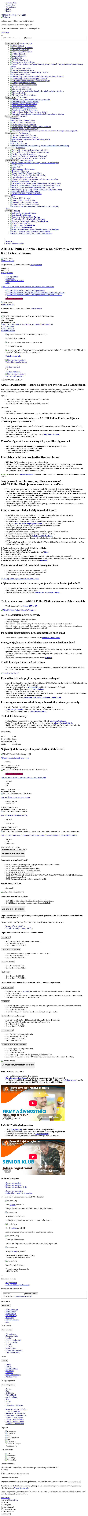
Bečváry (9, 1389)
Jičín (7, 1399)
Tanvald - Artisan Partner (15, 1422)
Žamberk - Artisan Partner (15, 1424)
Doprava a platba (12, 1336)
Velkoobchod (10, 5)
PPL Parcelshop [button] (7, 1030)
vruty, (23, 928)
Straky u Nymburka (13, 1411)
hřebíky (29, 928)
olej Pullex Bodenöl (51, 434)
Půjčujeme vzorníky (13, 356)
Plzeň (8, 1403)
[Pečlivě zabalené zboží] (10, 673)
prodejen (14, 1228)
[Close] (2, 1275)
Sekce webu (6, 1305)
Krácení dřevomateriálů (14, 1350)
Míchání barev (11, 1348)
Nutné (6, 1502)
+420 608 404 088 (13, 15)
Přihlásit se (5, 33)
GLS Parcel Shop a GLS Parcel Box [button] (14, 1044)
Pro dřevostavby (11, 133)
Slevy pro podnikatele (13, 1340)
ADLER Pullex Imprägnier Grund (28, 523)
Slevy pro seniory (42, 1134)
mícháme (13, 1251)
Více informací (75, 1482)
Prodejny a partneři (8, 1385)
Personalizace (9, 1512)
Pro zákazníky (6, 1330)
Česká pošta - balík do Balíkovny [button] (13, 1016)
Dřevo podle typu (12, 43)
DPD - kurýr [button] (6, 937)
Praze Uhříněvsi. (37, 689)
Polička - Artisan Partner (14, 1417)
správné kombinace (27, 474)
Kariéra (8, 9)
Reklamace (10, 1371)
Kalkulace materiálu (13, 1352)
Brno (7, 1391)
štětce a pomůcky (18, 926)
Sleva (8, 283)
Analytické (7, 1505)
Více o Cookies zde (21, 1488)
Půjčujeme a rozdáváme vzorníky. (47, 592)
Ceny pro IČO (11, 3)
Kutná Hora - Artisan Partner (16, 1415)
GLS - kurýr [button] (6, 972)
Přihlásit (31, 1294)
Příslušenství (10, 279)
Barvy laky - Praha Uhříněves (16, 1409)
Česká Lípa (10, 1393)
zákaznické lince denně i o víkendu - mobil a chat (42, 697)
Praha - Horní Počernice (14, 1405)
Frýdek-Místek (11, 1395)
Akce (7, 208)
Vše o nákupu (11, 7)
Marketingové (9, 1507)
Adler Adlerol (54, 638)
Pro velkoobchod (12, 1369)
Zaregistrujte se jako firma (16, 1078)
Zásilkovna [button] (5, 1001)
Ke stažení (9, 1373)
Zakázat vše (5, 1498)
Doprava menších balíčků (15, 281)
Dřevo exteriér (11, 116)
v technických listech (58, 721)
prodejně (26, 991)
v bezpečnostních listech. (63, 723)
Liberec (8, 1401)
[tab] (44, 937)
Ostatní (4, 1360)
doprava (12, 1205)
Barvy (8, 926)
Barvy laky (10, 241)
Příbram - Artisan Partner (14, 1420)
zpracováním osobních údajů (23, 1296)
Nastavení (5, 1500)
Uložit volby (6, 1514)
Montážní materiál (12, 160)
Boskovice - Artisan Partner (15, 1413)
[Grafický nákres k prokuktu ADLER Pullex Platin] (20, 579)
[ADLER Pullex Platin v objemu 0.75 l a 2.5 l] (18, 610)
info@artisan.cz (36, 265)
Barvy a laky (10, 148)
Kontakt (8, 11)
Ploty (8, 196)
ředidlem (43, 560)
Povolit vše (14, 1500)
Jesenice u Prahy (12, 1397)
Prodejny (9, 211)
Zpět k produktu (7, 273)
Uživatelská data (10, 1509)
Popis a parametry (12, 277)
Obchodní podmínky (13, 1375)
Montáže (9, 1344)
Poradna (8, 1338)
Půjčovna (9, 1346)
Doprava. (48, 658)
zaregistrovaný (16, 1130)
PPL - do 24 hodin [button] (8, 962)
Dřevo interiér (10, 97)
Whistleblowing (11, 1377)
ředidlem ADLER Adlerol (42, 536)
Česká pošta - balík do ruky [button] (11, 949)
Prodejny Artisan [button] (7, 987)
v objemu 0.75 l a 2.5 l (29, 606)
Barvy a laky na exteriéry (15, 243)
